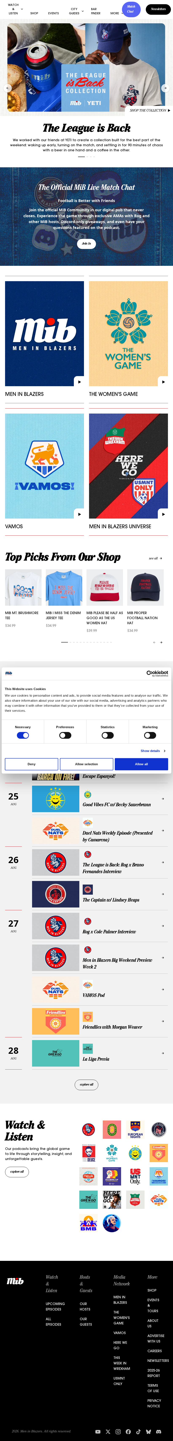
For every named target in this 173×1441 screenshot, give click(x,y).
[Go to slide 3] (91, 156)
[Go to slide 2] (87, 156)
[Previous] (154, 642)
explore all (86, 1085)
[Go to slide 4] (94, 156)
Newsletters (158, 9)
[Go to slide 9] (94, 642)
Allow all (141, 764)
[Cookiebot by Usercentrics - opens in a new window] (149, 674)
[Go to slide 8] (91, 642)
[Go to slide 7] (87, 642)
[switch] (65, 735)
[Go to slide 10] (97, 642)
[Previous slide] (7, 88)
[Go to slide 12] (104, 642)
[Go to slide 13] (107, 642)
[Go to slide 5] (80, 642)
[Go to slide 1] (81, 156)
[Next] (161, 642)
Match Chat (131, 9)
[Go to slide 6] (84, 642)
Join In (86, 244)
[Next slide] (165, 88)
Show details (150, 751)
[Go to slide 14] (111, 642)
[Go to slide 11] (101, 642)
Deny (31, 764)
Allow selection (86, 764)
